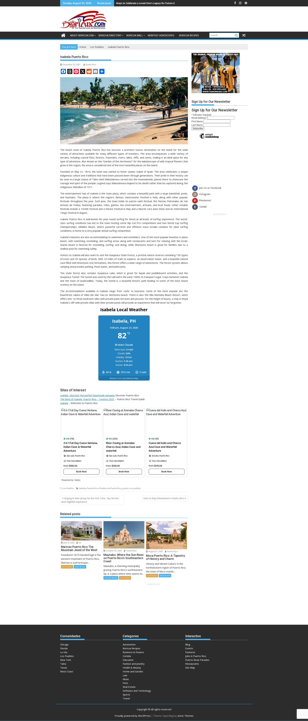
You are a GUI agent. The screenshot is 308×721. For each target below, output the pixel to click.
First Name (197, 121)
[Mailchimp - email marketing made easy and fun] (209, 138)
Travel (126, 698)
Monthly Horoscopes (161, 35)
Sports (126, 694)
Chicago (64, 644)
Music (126, 679)
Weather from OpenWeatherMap (124, 378)
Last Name (197, 125)
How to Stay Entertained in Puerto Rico (163, 498)
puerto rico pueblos (131, 488)
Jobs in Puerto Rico (195, 656)
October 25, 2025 (114, 550)
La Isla (63, 652)
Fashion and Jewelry (134, 663)
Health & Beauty (132, 667)
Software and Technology (137, 690)
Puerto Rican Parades (197, 659)
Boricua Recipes (189, 35)
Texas (63, 667)
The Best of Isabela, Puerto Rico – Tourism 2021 (87, 399)
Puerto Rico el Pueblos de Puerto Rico (104, 488)
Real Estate (129, 686)
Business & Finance (133, 652)
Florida (64, 648)
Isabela (64, 403)
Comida (127, 656)
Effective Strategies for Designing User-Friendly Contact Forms (150, 3)
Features (190, 652)
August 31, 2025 (155, 551)
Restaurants (192, 663)
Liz (79, 542)
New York (65, 659)
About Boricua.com (82, 35)
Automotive (129, 644)
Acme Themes (185, 715)
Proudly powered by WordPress (133, 715)
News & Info (80, 566)
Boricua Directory (110, 35)
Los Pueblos (68, 488)
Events (189, 648)
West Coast (66, 671)
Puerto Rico (91, 64)
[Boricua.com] (63, 35)
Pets (125, 683)
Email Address (199, 118)
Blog (187, 644)
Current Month (110, 578)
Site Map (190, 667)
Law (125, 675)
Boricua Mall (134, 35)
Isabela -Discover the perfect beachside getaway (87, 395)
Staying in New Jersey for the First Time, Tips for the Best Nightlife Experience (90, 500)
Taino (63, 663)
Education (128, 659)
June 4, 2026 (68, 542)
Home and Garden (133, 671)
